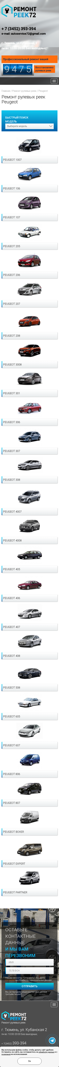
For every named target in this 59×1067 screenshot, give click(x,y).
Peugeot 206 (11, 274)
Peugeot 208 (11, 335)
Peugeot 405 (11, 569)
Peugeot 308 (11, 479)
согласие (10, 980)
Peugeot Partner (15, 892)
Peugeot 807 (11, 802)
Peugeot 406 (11, 598)
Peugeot (43, 90)
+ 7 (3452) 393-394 (19, 28)
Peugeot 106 (11, 188)
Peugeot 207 (11, 303)
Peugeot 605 (11, 716)
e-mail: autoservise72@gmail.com (24, 33)
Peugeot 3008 (12, 364)
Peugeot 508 (11, 687)
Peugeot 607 (11, 745)
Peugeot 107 (11, 217)
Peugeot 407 (11, 627)
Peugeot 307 (11, 451)
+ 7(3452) (14, 1043)
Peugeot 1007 (12, 159)
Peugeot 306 (11, 422)
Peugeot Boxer (13, 831)
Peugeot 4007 (12, 511)
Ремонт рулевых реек (24, 90)
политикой (6, 1054)
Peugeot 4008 (12, 540)
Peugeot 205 (11, 246)
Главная (6, 90)
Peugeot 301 (11, 393)
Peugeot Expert (14, 863)
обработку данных (46, 1052)
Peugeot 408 (11, 655)
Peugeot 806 (11, 774)
